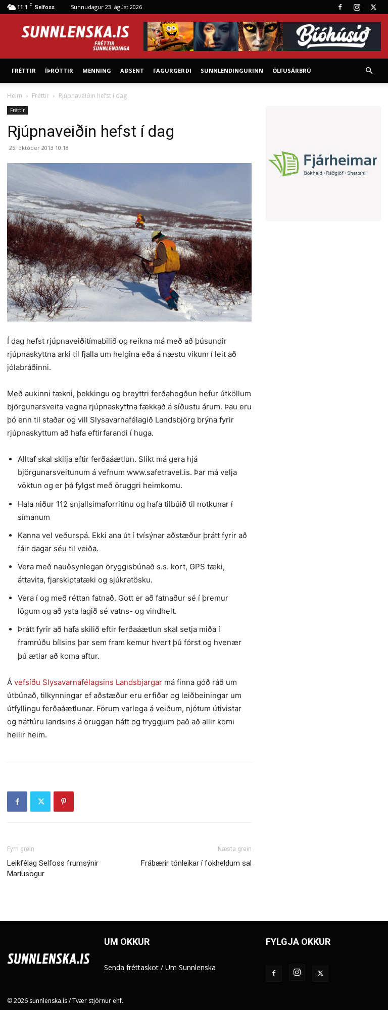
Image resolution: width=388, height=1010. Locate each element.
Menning (96, 70)
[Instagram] (356, 7)
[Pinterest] (64, 801)
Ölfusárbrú (291, 70)
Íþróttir (59, 70)
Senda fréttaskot (131, 967)
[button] (369, 71)
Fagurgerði (172, 70)
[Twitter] (373, 7)
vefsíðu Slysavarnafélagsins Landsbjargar (88, 682)
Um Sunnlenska (190, 967)
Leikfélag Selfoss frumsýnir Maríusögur (53, 868)
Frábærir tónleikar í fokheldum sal (196, 863)
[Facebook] (340, 7)
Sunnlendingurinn (232, 70)
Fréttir (24, 70)
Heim (14, 95)
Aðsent (132, 70)
